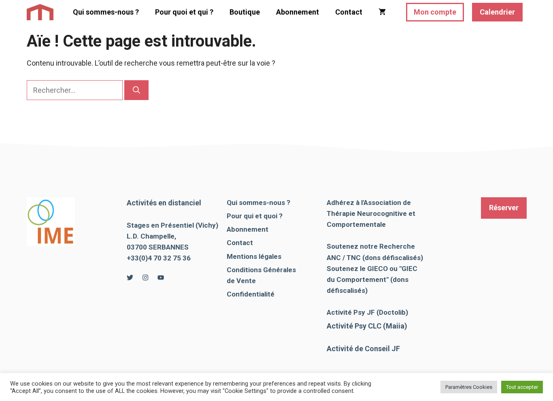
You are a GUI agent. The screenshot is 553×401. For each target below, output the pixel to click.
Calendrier (497, 12)
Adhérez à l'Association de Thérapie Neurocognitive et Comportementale (371, 213)
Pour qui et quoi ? (255, 216)
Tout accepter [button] (522, 387)
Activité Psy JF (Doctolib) (367, 312)
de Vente (241, 281)
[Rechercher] (136, 90)
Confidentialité (250, 294)
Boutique (245, 12)
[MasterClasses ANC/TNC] (40, 12)
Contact (348, 12)
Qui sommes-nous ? (106, 12)
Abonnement (297, 12)
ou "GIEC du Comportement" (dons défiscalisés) (372, 279)
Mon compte (435, 12)
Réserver (504, 207)
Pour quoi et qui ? (184, 12)
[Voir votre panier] (382, 12)
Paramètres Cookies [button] (468, 387)
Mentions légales (254, 256)
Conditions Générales (261, 270)
